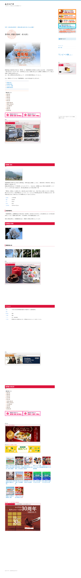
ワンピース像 (63, 55)
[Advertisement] (30, 16)
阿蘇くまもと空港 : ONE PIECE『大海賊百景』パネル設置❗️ (19, 467)
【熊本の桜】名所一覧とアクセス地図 (25, 27)
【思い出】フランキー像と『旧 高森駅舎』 (19, 482)
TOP (6, 27)
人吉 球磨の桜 (9, 105)
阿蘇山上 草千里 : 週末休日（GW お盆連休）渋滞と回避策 (10, 467)
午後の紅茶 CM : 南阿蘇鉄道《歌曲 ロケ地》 (10, 482)
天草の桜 (8, 107)
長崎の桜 (8, 95)
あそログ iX (9, 4)
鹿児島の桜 (8, 110)
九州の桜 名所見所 (12, 27)
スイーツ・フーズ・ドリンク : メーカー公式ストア (24, 264)
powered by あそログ (13, 570)
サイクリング (60, 45)
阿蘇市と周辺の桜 (10, 104)
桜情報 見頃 (9, 82)
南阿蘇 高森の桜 (10, 102)
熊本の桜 (8, 100)
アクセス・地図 (10, 85)
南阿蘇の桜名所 (10, 87)
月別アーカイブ (62, 38)
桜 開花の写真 (9, 84)
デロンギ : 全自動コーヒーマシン (20, 355)
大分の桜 (8, 98)
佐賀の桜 (8, 97)
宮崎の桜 (8, 108)
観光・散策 (60, 47)
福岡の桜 (8, 94)
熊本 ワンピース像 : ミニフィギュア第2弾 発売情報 (37, 467)
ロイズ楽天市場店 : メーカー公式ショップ (23, 504)
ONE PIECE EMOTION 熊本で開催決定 (28, 467)
